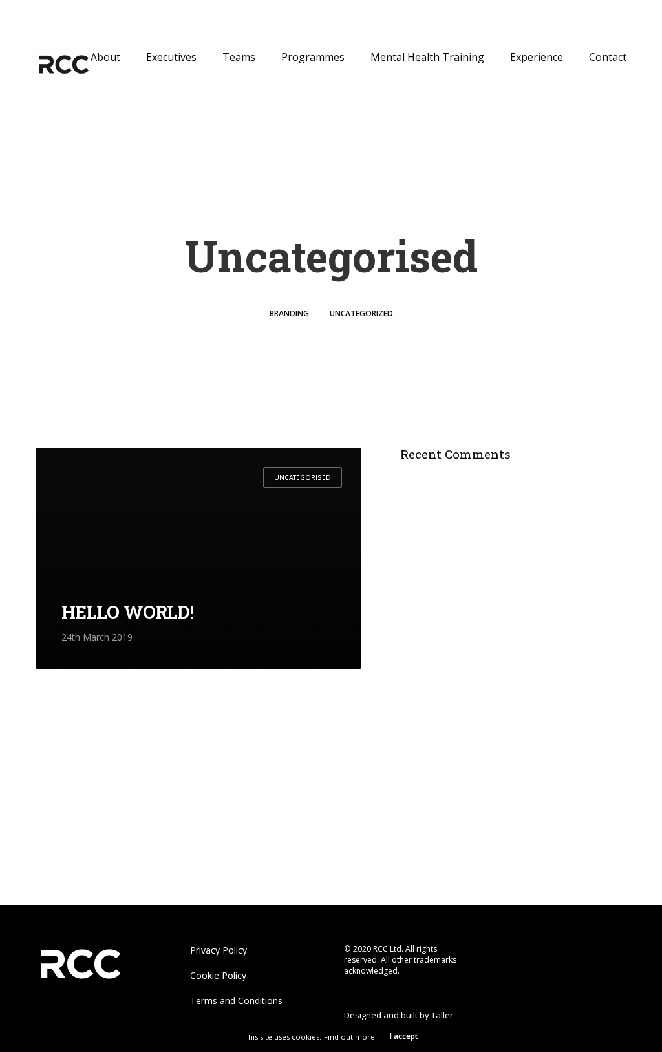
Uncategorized (361, 313)
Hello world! (127, 612)
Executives (171, 57)
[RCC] (63, 64)
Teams (238, 57)
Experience (536, 57)
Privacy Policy (218, 950)
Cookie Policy (218, 975)
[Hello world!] (198, 559)
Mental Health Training (427, 57)
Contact (607, 57)
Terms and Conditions (236, 1000)
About (105, 57)
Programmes (313, 57)
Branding (289, 313)
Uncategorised (302, 477)
